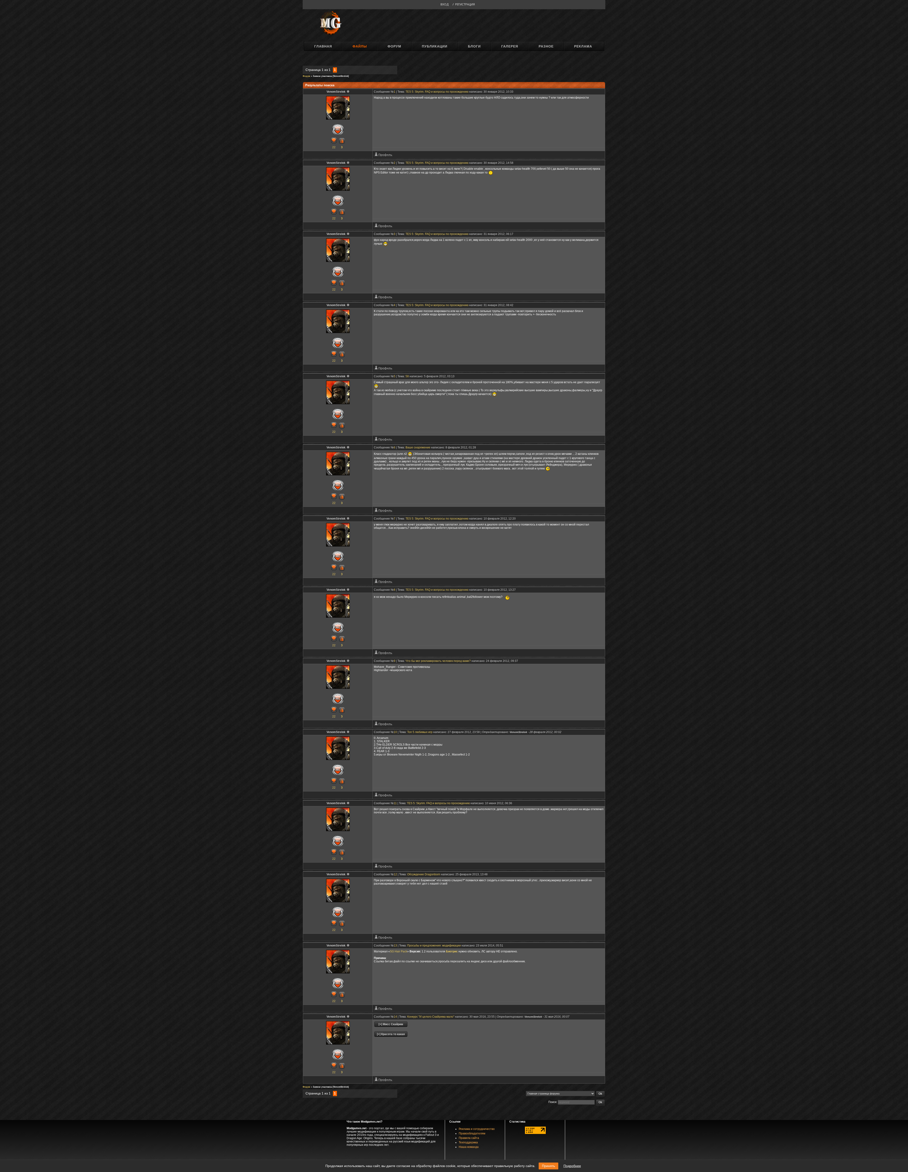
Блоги (474, 46)
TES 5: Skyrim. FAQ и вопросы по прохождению (437, 91)
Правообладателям (472, 1133)
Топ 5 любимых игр (419, 732)
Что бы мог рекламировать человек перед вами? (438, 661)
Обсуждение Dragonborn (423, 874)
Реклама (583, 46)
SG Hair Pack (398, 951)
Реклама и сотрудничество (477, 1129)
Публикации (434, 46)
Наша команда (469, 1147)
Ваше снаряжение (418, 447)
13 (395, 945)
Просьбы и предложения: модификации (434, 945)
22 (334, 147)
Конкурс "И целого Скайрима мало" (430, 1016)
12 (395, 874)
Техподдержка (468, 1142)
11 (395, 803)
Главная (323, 46)
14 (395, 1016)
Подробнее (572, 1166)
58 (407, 376)
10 (395, 732)
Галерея (509, 46)
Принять (548, 1166)
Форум (394, 46)
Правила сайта (469, 1138)
